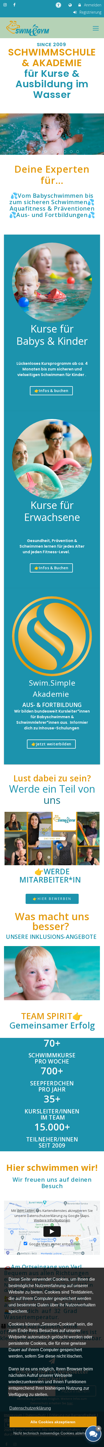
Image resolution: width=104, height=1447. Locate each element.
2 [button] (33, 152)
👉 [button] (51, 390)
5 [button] (52, 152)
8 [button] (71, 152)
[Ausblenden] (98, 1429)
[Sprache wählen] (71, 4)
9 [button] (78, 152)
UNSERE (51, 936)
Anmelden (92, 4)
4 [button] (46, 152)
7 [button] (65, 152)
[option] (52, 133)
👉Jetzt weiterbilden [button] (51, 743)
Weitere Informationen (52, 1220)
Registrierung (89, 12)
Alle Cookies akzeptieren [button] (52, 1422)
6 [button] (58, 152)
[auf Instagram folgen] (6, 4)
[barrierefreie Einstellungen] (59, 4)
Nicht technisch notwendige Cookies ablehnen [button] (52, 1433)
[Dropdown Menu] (95, 28)
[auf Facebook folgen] (15, 4)
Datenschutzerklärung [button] (30, 1408)
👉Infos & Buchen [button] (51, 567)
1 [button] (26, 152)
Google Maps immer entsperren (54, 1244)
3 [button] (39, 152)
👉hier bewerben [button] (52, 898)
